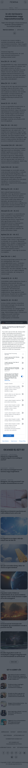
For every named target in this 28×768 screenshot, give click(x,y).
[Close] (25, 327)
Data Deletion (5, 441)
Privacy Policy (22, 441)
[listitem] (14, 354)
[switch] (22, 357)
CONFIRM (8, 435)
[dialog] (14, 384)
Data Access (14, 441)
